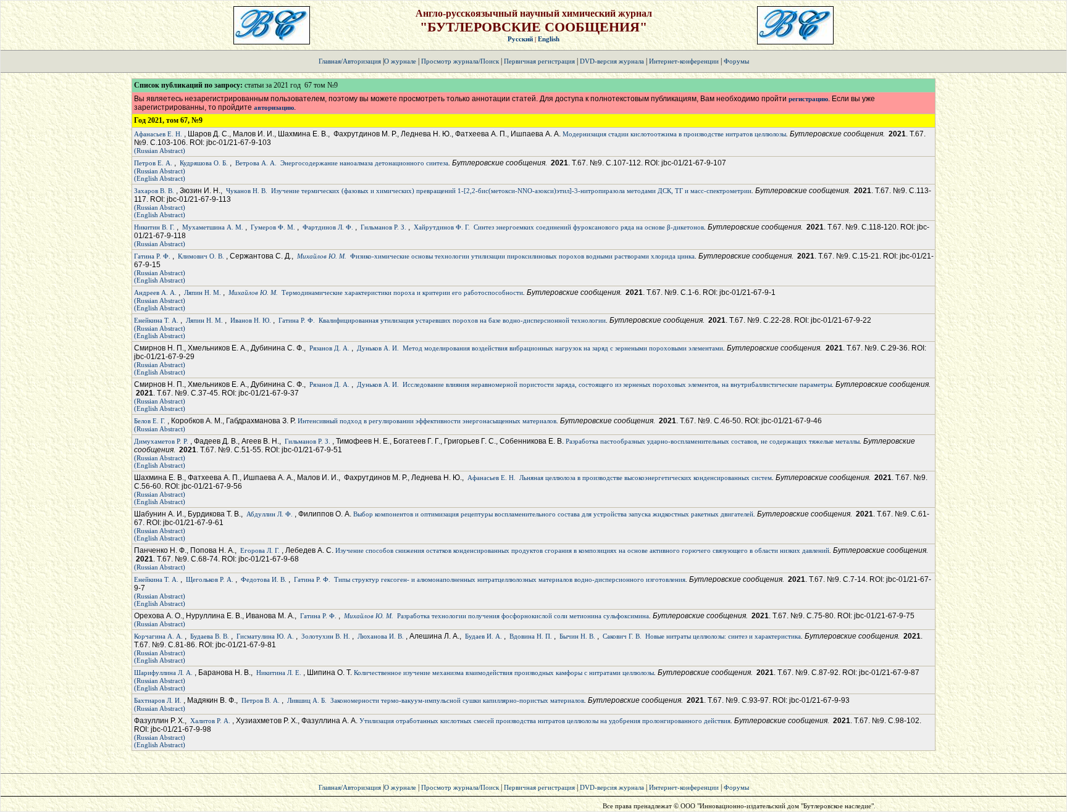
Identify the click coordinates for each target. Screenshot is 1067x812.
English (548, 39)
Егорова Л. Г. (260, 550)
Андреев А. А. (155, 292)
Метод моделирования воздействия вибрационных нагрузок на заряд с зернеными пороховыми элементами (563, 348)
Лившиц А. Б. (307, 700)
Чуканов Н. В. (246, 190)
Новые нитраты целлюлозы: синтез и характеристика (723, 636)
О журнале (400, 61)
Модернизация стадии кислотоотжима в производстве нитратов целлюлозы (674, 134)
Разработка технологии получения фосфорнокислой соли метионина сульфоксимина (523, 615)
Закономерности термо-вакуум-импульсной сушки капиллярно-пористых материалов (457, 700)
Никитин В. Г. (154, 227)
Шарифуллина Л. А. (163, 672)
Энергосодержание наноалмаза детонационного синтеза (364, 163)
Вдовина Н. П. (530, 636)
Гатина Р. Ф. (152, 256)
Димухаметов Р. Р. (161, 441)
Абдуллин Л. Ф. (269, 514)
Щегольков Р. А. (209, 579)
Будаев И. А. (483, 636)
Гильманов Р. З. (383, 227)
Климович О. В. (201, 256)
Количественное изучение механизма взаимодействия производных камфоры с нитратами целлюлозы (504, 672)
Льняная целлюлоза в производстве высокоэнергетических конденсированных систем (645, 477)
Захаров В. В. (154, 190)
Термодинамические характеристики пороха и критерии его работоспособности (402, 292)
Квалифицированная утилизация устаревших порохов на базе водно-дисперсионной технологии (462, 320)
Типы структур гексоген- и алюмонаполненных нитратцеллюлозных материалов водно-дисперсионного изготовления (509, 579)
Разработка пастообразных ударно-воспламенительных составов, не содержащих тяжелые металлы (713, 441)
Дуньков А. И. (378, 348)
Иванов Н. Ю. (250, 320)
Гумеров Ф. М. (273, 227)
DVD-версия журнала (612, 61)
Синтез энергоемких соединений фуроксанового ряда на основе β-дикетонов (589, 227)
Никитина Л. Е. (278, 672)
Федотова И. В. (264, 579)
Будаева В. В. (209, 636)
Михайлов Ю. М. (321, 256)
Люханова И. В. (381, 636)
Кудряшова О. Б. (204, 163)
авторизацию (274, 107)
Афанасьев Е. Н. (158, 134)
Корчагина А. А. (158, 636)
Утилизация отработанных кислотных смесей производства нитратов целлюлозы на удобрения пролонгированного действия (544, 720)
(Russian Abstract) (159, 150)
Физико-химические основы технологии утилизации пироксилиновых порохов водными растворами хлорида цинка (522, 256)
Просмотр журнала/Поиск (460, 61)
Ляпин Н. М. (202, 292)
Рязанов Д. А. (329, 348)
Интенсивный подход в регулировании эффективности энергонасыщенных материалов (427, 421)
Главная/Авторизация (350, 61)
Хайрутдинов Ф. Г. (442, 227)
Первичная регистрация (540, 61)
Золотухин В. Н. (325, 636)
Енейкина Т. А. (156, 320)
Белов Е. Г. (149, 421)
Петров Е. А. (153, 163)
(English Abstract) (159, 178)
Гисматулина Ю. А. (265, 636)
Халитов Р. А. (210, 720)
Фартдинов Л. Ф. (328, 227)
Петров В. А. (260, 700)
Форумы (736, 61)
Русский (520, 39)
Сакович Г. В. (622, 636)
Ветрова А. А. (256, 163)
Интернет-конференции (684, 61)
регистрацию (808, 98)
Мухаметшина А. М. (212, 227)
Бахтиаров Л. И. (158, 700)
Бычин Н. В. (577, 636)
